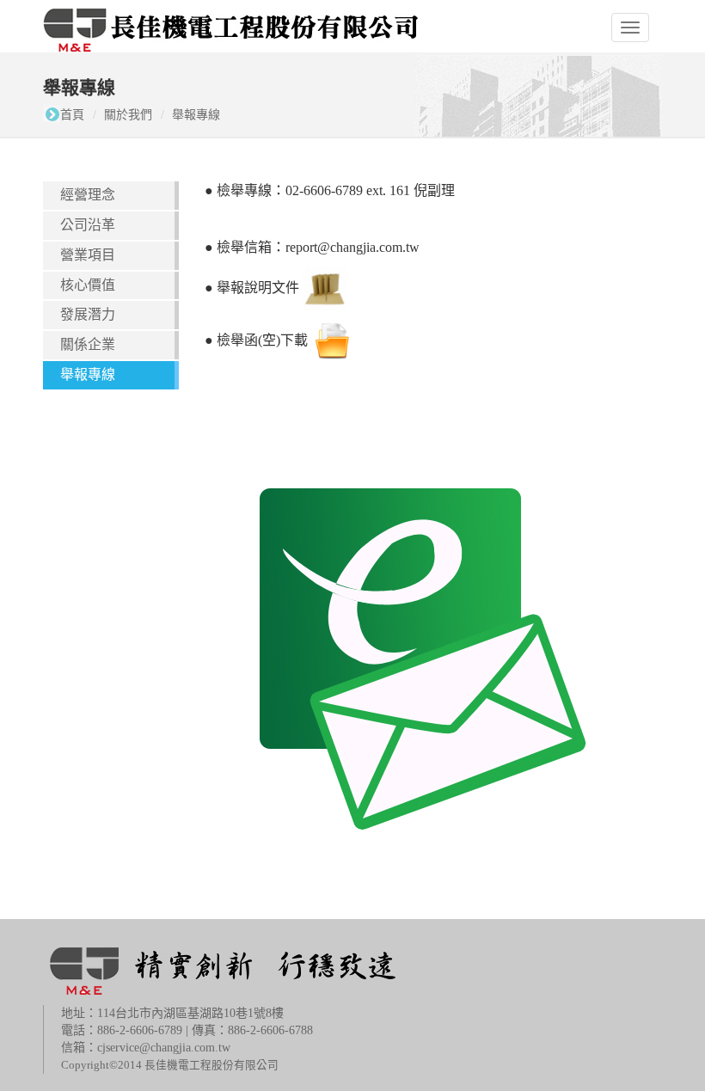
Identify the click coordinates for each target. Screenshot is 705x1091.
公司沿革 (87, 225)
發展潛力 (87, 314)
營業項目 (87, 255)
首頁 (72, 114)
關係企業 (87, 344)
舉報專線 (196, 114)
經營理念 (87, 194)
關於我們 (128, 114)
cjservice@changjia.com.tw (163, 1047)
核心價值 (87, 285)
